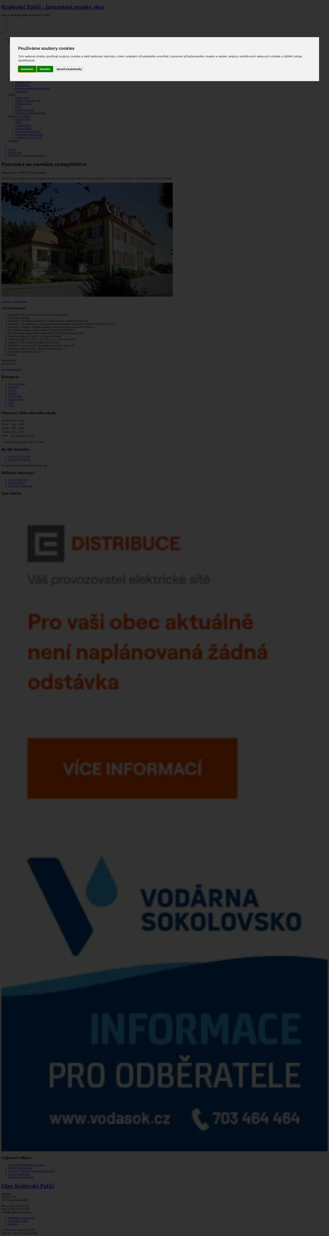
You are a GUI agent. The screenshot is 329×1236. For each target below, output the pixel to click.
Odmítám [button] (45, 69)
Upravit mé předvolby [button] (69, 69)
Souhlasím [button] (27, 69)
